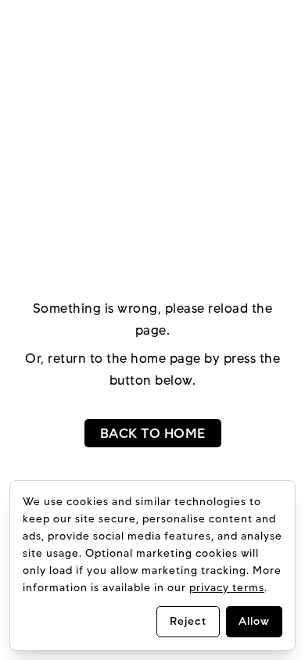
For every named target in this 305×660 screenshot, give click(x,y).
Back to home (153, 433)
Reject (188, 621)
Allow (254, 621)
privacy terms (226, 587)
